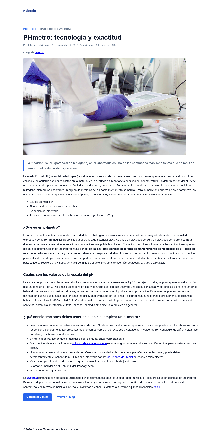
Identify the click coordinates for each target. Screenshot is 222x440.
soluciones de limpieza (121, 356)
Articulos (39, 52)
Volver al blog (66, 397)
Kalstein (29, 11)
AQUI (156, 387)
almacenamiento (97, 343)
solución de (79, 343)
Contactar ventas (37, 396)
